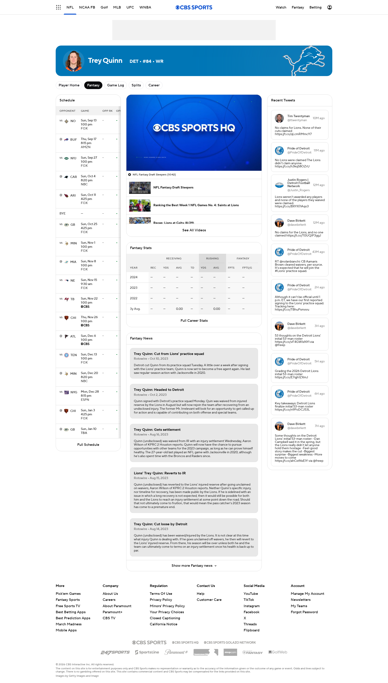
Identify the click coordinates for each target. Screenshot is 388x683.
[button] (58, 7)
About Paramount (117, 606)
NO (73, 121)
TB (73, 299)
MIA (73, 262)
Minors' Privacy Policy (167, 606)
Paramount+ (112, 612)
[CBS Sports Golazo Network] (230, 642)
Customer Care (209, 600)
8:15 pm (88, 141)
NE (73, 281)
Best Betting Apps (71, 612)
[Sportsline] (147, 651)
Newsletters (301, 600)
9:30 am (89, 282)
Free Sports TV (68, 606)
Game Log (115, 85)
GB (73, 225)
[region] (194, 133)
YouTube (251, 593)
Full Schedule (88, 444)
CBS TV (109, 618)
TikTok (249, 600)
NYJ (73, 158)
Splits (136, 85)
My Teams (299, 606)
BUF (73, 140)
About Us (110, 593)
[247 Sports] (115, 651)
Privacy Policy (161, 600)
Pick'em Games (68, 593)
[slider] (194, 157)
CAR (73, 177)
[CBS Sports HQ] (185, 642)
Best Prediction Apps (73, 618)
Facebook (251, 612)
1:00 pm (89, 123)
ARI (73, 196)
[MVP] (230, 650)
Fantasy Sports (68, 600)
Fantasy (93, 85)
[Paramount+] (176, 651)
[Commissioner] (206, 650)
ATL (73, 337)
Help (201, 593)
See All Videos (194, 230)
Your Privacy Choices (167, 612)
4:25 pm (88, 197)
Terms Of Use (161, 593)
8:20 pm (88, 178)
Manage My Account (307, 593)
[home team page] (66, 121)
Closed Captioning (165, 618)
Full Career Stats (194, 320)
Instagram (252, 606)
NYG (74, 392)
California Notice (163, 624)
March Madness (69, 624)
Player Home (69, 85)
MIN (74, 243)
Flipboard (252, 630)
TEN (74, 355)
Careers (109, 600)
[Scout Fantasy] (252, 652)
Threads (250, 624)
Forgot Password (304, 612)
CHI (73, 318)
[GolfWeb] (278, 652)
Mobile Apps (66, 630)
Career (154, 85)
